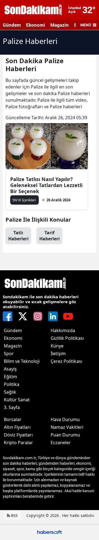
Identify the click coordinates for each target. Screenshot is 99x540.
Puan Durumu (65, 435)
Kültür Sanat (17, 400)
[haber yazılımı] (49, 532)
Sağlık (10, 392)
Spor (9, 353)
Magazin (59, 25)
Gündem (12, 25)
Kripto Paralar (18, 442)
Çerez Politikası (66, 361)
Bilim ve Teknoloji (22, 361)
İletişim (58, 353)
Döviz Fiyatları (18, 435)
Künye (57, 346)
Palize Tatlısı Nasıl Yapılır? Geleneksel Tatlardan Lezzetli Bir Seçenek (46, 185)
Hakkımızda (63, 330)
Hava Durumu (65, 419)
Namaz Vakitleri (67, 427)
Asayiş (10, 369)
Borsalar (12, 419)
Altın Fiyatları (17, 427)
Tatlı (18, 236)
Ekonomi (35, 25)
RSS (14, 515)
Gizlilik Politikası (67, 338)
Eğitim (10, 377)
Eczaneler (61, 442)
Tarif (49, 236)
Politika (11, 384)
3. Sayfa (12, 407)
